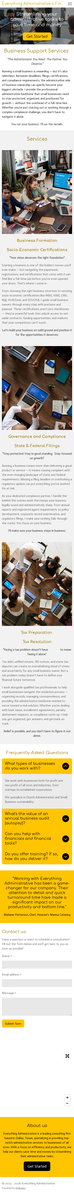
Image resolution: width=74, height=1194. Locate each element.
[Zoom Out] (67, 1103)
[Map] (37, 1079)
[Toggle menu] (70, 4)
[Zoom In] (67, 1097)
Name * (7, 956)
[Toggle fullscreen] (67, 1056)
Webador (20, 1187)
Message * (9, 993)
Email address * (11, 974)
